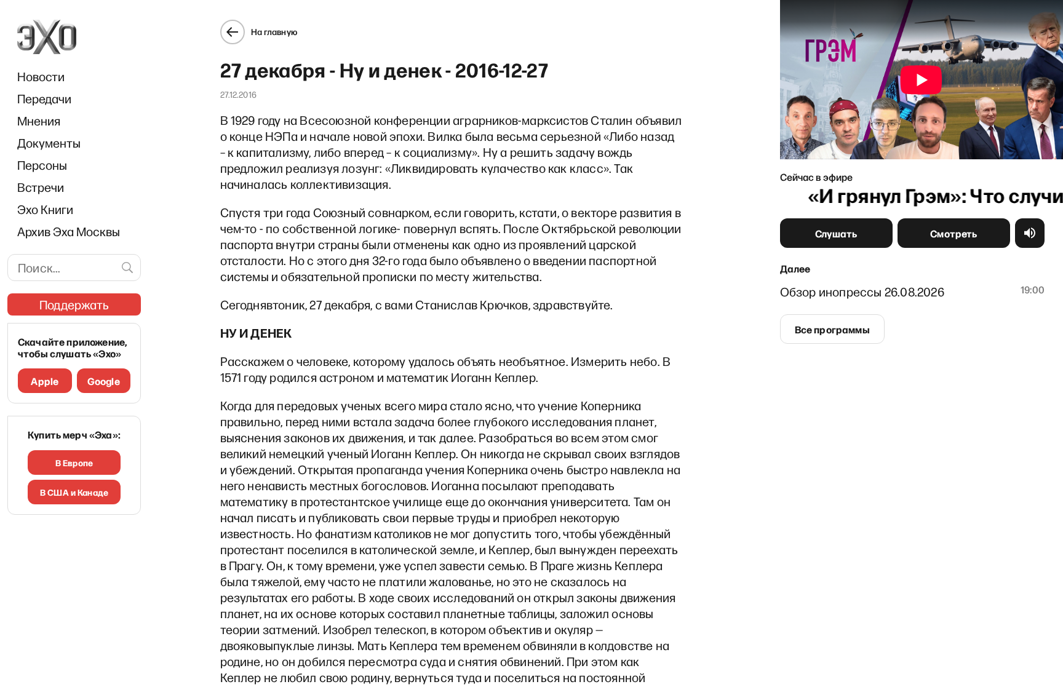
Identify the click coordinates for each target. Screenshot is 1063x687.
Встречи (40, 187)
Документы (49, 143)
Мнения (38, 121)
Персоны (42, 165)
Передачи (44, 98)
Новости (41, 76)
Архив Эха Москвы (68, 231)
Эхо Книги (45, 209)
